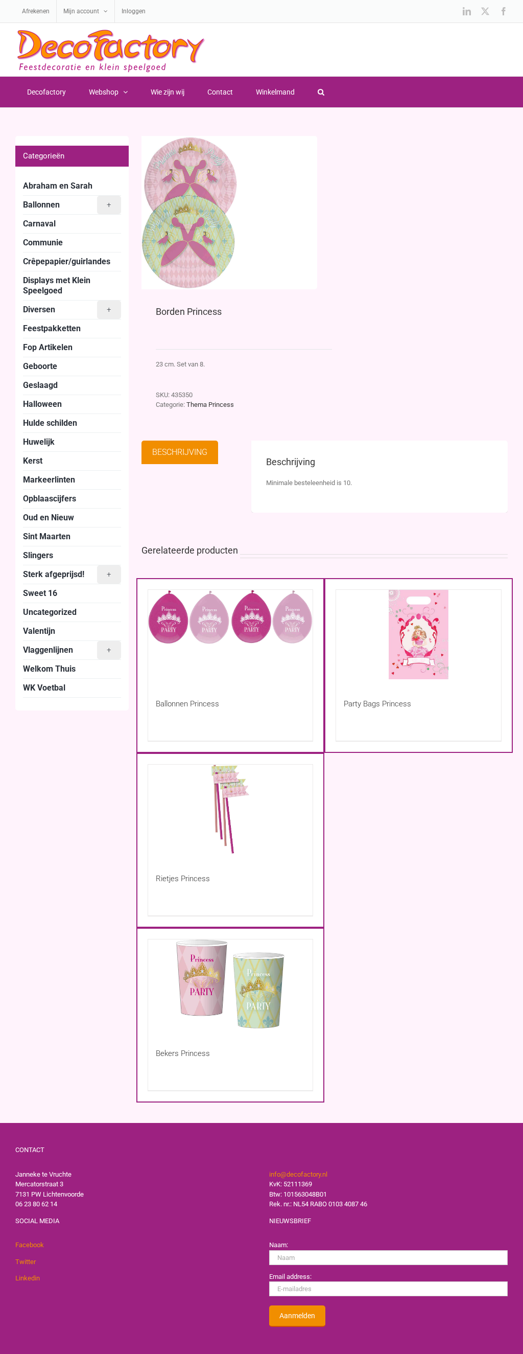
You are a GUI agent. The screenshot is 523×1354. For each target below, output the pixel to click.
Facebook (29, 1245)
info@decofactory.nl (298, 1174)
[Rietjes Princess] (230, 809)
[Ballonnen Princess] (230, 634)
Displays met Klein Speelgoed (56, 285)
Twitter (25, 1262)
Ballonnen (67, 205)
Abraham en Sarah (57, 186)
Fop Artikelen (48, 347)
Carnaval (39, 223)
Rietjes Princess (183, 878)
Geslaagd (40, 385)
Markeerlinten (49, 480)
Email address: (290, 1276)
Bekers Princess (183, 1053)
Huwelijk (39, 442)
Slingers (38, 555)
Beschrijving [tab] (179, 452)
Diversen (67, 309)
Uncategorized (50, 612)
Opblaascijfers (49, 498)
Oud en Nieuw (48, 517)
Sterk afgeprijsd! (67, 574)
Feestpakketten (52, 328)
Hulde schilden (50, 423)
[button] (321, 92)
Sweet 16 (40, 593)
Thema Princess (210, 404)
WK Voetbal (44, 688)
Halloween (42, 404)
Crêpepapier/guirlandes (66, 261)
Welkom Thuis (49, 669)
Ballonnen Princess (187, 703)
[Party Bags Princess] (418, 634)
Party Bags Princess (377, 703)
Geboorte (40, 366)
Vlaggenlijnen (67, 650)
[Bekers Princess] (230, 984)
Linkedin (27, 1278)
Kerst (32, 461)
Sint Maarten (46, 536)
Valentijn (39, 631)
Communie (43, 242)
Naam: (278, 1245)
